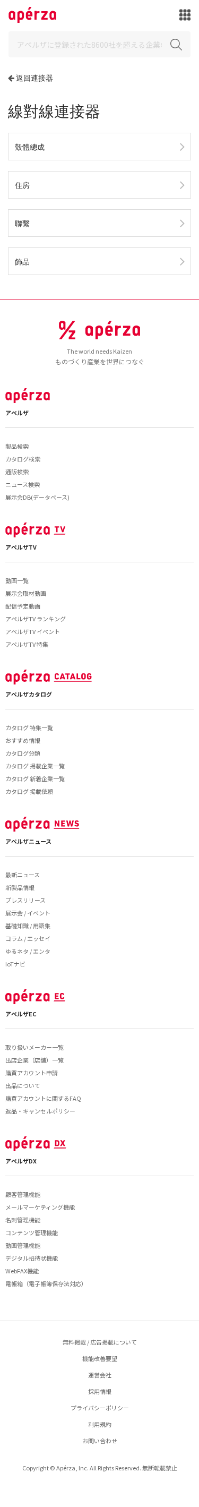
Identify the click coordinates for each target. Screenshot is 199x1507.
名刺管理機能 (22, 1219)
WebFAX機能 (22, 1270)
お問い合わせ (99, 1440)
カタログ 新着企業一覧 (35, 778)
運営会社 (99, 1375)
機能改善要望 (99, 1358)
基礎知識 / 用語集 (27, 925)
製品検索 (17, 446)
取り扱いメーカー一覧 (34, 1047)
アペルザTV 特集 (26, 644)
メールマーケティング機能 (40, 1207)
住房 (22, 185)
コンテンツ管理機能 (31, 1232)
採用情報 (99, 1391)
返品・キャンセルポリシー (40, 1111)
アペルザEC (21, 1013)
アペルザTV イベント (32, 631)
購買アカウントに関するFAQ (43, 1098)
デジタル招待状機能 (31, 1258)
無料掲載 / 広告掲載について (100, 1342)
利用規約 (99, 1424)
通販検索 (17, 471)
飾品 (22, 261)
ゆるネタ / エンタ (27, 951)
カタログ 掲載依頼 (29, 791)
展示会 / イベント (27, 913)
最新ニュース (22, 874)
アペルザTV (21, 547)
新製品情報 (19, 887)
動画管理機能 (22, 1245)
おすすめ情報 (22, 740)
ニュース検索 (22, 484)
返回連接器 (34, 77)
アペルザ (17, 412)
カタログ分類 (22, 753)
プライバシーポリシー (100, 1407)
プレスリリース (25, 900)
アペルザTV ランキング (35, 618)
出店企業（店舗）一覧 (34, 1060)
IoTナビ (15, 964)
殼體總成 (30, 146)
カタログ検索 (22, 459)
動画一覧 (17, 580)
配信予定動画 (22, 606)
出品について (22, 1085)
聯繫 (22, 223)
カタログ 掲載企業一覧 (35, 765)
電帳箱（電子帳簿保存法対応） (46, 1283)
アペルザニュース (28, 841)
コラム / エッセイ (27, 938)
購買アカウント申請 (31, 1072)
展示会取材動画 (25, 593)
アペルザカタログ (28, 694)
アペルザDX (21, 1161)
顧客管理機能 (22, 1194)
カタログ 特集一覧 (29, 727)
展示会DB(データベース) (37, 497)
